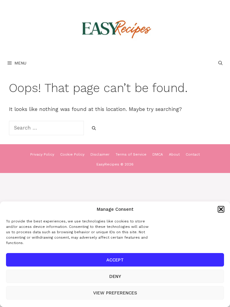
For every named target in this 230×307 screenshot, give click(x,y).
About (174, 154)
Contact (193, 154)
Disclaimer (100, 154)
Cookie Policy (72, 154)
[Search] (94, 128)
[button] (221, 209)
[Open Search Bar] (220, 63)
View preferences (115, 293)
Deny (115, 276)
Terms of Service (131, 154)
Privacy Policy (42, 154)
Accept (115, 260)
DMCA (157, 154)
